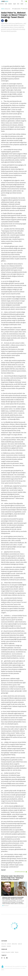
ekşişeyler (7, 1)
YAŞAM (14, 3)
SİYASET (2, 8)
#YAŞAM (3, 946)
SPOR (18, 3)
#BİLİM (20, 944)
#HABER (9, 946)
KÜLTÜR (2, 3)
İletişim (16, 952)
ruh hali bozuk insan (20, 871)
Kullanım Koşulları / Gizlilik (7, 952)
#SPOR (9, 944)
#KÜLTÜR (3, 944)
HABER (22, 3)
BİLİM (6, 3)
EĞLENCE (10, 3)
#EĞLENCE (14, 944)
